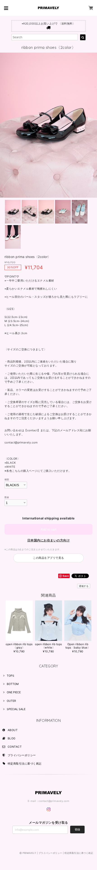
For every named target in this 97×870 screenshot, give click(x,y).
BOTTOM (13, 684)
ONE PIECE (14, 692)
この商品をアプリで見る (48, 557)
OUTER (11, 700)
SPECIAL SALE (16, 709)
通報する (83, 586)
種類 (7, 479)
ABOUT (13, 730)
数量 (7, 497)
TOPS (10, 675)
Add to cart (48, 529)
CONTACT (15, 746)
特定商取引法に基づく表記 (25, 763)
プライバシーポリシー (22, 755)
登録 (77, 829)
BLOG (12, 738)
